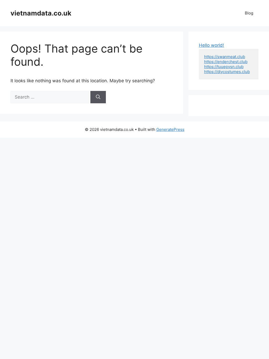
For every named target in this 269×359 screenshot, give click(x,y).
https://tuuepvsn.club (224, 66)
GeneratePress (170, 129)
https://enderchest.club (225, 61)
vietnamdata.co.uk (41, 13)
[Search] (98, 97)
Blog (249, 13)
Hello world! (211, 45)
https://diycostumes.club (227, 71)
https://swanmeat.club (224, 56)
